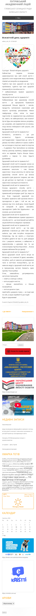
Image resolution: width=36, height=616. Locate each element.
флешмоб (5, 489)
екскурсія (12, 468)
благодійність (9, 464)
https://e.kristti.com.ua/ (9, 593)
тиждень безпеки (10, 483)
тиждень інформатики (23, 485)
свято (23, 474)
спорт (30, 474)
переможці (22, 471)
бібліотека (16, 464)
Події (9, 302)
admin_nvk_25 (6, 41)
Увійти (4, 612)
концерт (4, 470)
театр (26, 477)
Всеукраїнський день (26, 459)
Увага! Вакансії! (6, 424)
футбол (11, 488)
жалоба (17, 468)
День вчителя (13, 461)
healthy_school (6, 459)
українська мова (12, 487)
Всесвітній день (15, 459)
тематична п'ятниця (17, 478)
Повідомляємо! (28, 311)
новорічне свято (13, 470)
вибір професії (25, 464)
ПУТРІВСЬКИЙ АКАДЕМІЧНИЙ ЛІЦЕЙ (18, 3)
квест (21, 468)
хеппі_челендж (17, 489)
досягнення (5, 468)
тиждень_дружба (7, 482)
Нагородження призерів (9, 449)
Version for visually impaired (20, 351)
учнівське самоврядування (26, 487)
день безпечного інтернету (17, 466)
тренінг (4, 487)
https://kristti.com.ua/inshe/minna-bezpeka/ (15, 557)
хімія (24, 489)
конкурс (28, 468)
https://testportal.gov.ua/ (9, 392)
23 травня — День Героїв (9, 444)
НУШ (3, 464)
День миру (20, 461)
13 (16, 527)
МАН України (27, 461)
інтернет (28, 489)
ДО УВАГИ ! (6, 311)
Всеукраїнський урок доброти (9, 460)
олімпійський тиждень (24, 470)
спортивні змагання (13, 477)
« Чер (4, 535)
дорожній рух (30, 466)
